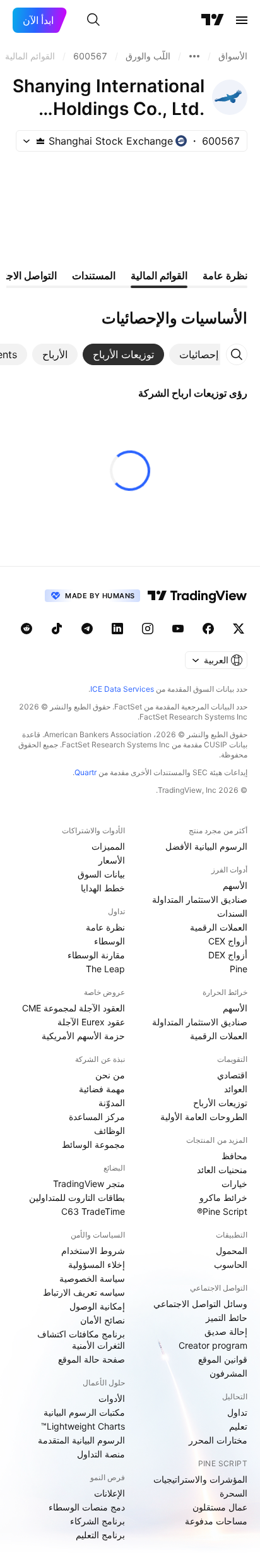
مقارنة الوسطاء (96, 954)
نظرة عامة (105, 927)
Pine (238, 968)
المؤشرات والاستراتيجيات (200, 1479)
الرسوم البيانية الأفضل (206, 846)
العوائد (235, 1088)
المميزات (108, 846)
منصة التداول (101, 1454)
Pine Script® (222, 1211)
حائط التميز (226, 1317)
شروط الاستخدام (93, 1250)
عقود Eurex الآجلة (91, 1021)
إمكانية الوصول (97, 1306)
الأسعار (111, 860)
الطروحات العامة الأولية (203, 1116)
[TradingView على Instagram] (148, 628)
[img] (40, 141)
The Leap (105, 968)
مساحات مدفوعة (216, 1521)
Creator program (213, 1345)
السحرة (233, 1493)
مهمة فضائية (102, 1088)
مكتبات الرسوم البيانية (84, 1412)
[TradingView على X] (238, 628)
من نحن (110, 1075)
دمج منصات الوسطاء (87, 1507)
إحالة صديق (225, 1331)
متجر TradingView (89, 1183)
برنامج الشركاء (97, 1521)
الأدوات (111, 1398)
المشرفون (228, 1373)
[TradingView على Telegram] (87, 628)
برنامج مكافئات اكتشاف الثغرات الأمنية (81, 1340)
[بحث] (93, 20)
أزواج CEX (227, 941)
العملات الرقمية (218, 927)
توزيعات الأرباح (220, 1102)
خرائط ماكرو (223, 1197)
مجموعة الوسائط (93, 1144)
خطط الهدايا (103, 888)
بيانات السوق (101, 874)
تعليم (238, 1426)
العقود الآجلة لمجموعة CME (73, 1008)
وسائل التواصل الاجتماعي (200, 1303)
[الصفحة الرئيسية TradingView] (212, 20)
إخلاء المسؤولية (96, 1264)
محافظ (234, 1155)
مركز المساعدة (97, 1116)
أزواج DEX (227, 954)
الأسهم (235, 885)
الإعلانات (109, 1493)
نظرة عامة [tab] (225, 275)
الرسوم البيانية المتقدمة (81, 1440)
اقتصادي (232, 1075)
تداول (237, 1412)
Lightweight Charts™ (83, 1426)
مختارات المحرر (218, 1440)
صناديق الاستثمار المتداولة (199, 899)
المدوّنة (111, 1102)
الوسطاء (109, 941)
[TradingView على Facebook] (208, 628)
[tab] (198, 354)
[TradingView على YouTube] (178, 628)
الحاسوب (230, 1264)
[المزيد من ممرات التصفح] (194, 56)
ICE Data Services (122, 689)
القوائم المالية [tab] (159, 275)
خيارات (234, 1183)
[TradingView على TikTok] (57, 628)
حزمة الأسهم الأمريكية (83, 1035)
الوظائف (109, 1130)
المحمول (231, 1250)
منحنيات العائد (222, 1169)
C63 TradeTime (93, 1211)
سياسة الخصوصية (92, 1278)
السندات (232, 913)
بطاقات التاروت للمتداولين (77, 1197)
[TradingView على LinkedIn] (117, 628)
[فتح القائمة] (241, 20)
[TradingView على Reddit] (26, 628)
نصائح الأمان (102, 1320)
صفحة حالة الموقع (91, 1359)
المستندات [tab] (93, 275)
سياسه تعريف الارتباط (84, 1292)
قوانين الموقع (222, 1359)
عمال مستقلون (219, 1507)
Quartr (85, 772)
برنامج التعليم (100, 1534)
